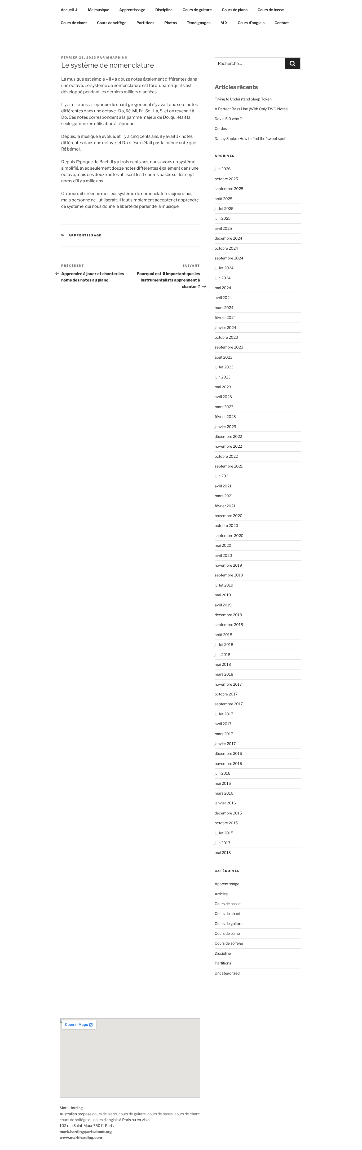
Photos (170, 22)
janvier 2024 (225, 327)
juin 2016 (222, 773)
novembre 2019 (228, 565)
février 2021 (225, 506)
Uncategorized (227, 973)
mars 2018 (224, 674)
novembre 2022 (228, 446)
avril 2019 (223, 605)
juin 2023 (223, 377)
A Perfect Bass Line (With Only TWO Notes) (252, 109)
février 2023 (225, 416)
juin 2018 (222, 654)
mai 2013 (223, 852)
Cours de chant (74, 22)
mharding (116, 57)
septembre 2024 (229, 258)
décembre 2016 (228, 753)
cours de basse (160, 1114)
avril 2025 (223, 228)
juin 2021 (222, 476)
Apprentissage (132, 9)
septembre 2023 (229, 347)
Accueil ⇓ (69, 9)
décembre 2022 (228, 436)
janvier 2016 (225, 803)
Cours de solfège (111, 22)
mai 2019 (223, 595)
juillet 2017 (224, 714)
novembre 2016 (228, 763)
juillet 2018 (224, 644)
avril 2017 (223, 723)
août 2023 (223, 357)
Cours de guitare (197, 9)
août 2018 (223, 634)
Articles (221, 894)
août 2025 (223, 198)
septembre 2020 (229, 535)
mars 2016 (224, 793)
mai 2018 (223, 664)
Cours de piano (235, 9)
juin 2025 (223, 218)
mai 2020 (223, 545)
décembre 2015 (228, 813)
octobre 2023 (226, 337)
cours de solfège (73, 1119)
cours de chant (187, 1114)
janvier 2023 (225, 426)
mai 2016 (223, 783)
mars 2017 (224, 734)
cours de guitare (132, 1114)
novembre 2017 (228, 684)
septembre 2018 (229, 624)
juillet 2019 (224, 585)
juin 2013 (222, 842)
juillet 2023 (224, 367)
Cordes (221, 128)
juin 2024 (223, 278)
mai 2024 (223, 287)
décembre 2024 (228, 238)
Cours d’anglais (251, 22)
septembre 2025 (229, 188)
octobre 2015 (226, 823)
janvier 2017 (225, 743)
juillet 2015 (224, 833)
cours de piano (104, 1114)
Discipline (164, 9)
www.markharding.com (81, 1137)
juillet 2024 (224, 268)
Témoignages (198, 22)
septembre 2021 (229, 466)
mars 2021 (224, 496)
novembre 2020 (228, 515)
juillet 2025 (224, 208)
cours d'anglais (105, 1119)
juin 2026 (223, 168)
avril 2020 (223, 555)
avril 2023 (223, 396)
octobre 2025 (226, 179)
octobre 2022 (226, 456)
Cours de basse (271, 9)
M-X (224, 22)
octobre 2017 (226, 694)
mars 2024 (224, 307)
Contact (282, 22)
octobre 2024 (226, 248)
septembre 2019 (229, 575)
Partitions (145, 22)
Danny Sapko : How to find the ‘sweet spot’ (250, 138)
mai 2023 (223, 387)
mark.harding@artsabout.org (86, 1131)
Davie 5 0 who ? (228, 118)
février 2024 (225, 317)
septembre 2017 (229, 704)
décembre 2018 (228, 615)
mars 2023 (224, 406)
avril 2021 (223, 486)
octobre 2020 (226, 525)
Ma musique (98, 9)
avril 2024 (223, 297)
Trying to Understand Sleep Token (243, 99)
